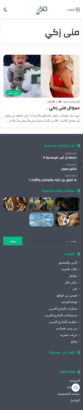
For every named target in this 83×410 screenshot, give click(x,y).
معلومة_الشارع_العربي (63, 321)
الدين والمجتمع (68, 262)
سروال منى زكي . (63, 108)
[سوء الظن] (41, 204)
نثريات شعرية (68, 335)
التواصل (75, 400)
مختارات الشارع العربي (63, 308)
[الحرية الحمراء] (67, 219)
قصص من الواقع (67, 295)
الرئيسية (75, 380)
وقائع (74, 341)
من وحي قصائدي (66, 328)
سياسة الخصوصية (69, 393)
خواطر (73, 275)
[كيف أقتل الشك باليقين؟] (67, 204)
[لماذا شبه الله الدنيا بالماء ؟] (41, 219)
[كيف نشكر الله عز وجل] (15, 204)
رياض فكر (71, 282)
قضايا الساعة (69, 302)
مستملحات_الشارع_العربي (61, 315)
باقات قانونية (69, 269)
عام (75, 289)
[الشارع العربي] (41, 9)
